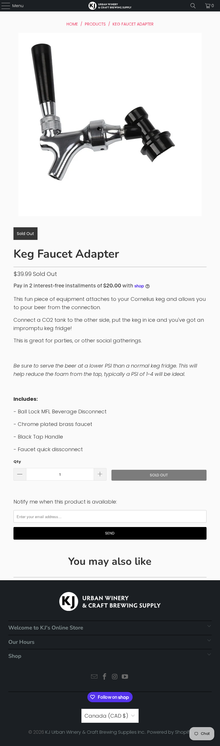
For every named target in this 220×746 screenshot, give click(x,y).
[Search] (193, 5)
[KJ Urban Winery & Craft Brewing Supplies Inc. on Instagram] (115, 677)
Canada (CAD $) (106, 715)
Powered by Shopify (169, 732)
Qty (17, 461)
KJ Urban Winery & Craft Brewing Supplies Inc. (95, 732)
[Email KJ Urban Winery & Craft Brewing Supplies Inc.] (94, 677)
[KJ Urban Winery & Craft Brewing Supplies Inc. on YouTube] (125, 677)
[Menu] (3, 5)
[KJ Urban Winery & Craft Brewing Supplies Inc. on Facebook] (104, 677)
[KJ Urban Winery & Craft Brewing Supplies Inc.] (110, 5)
